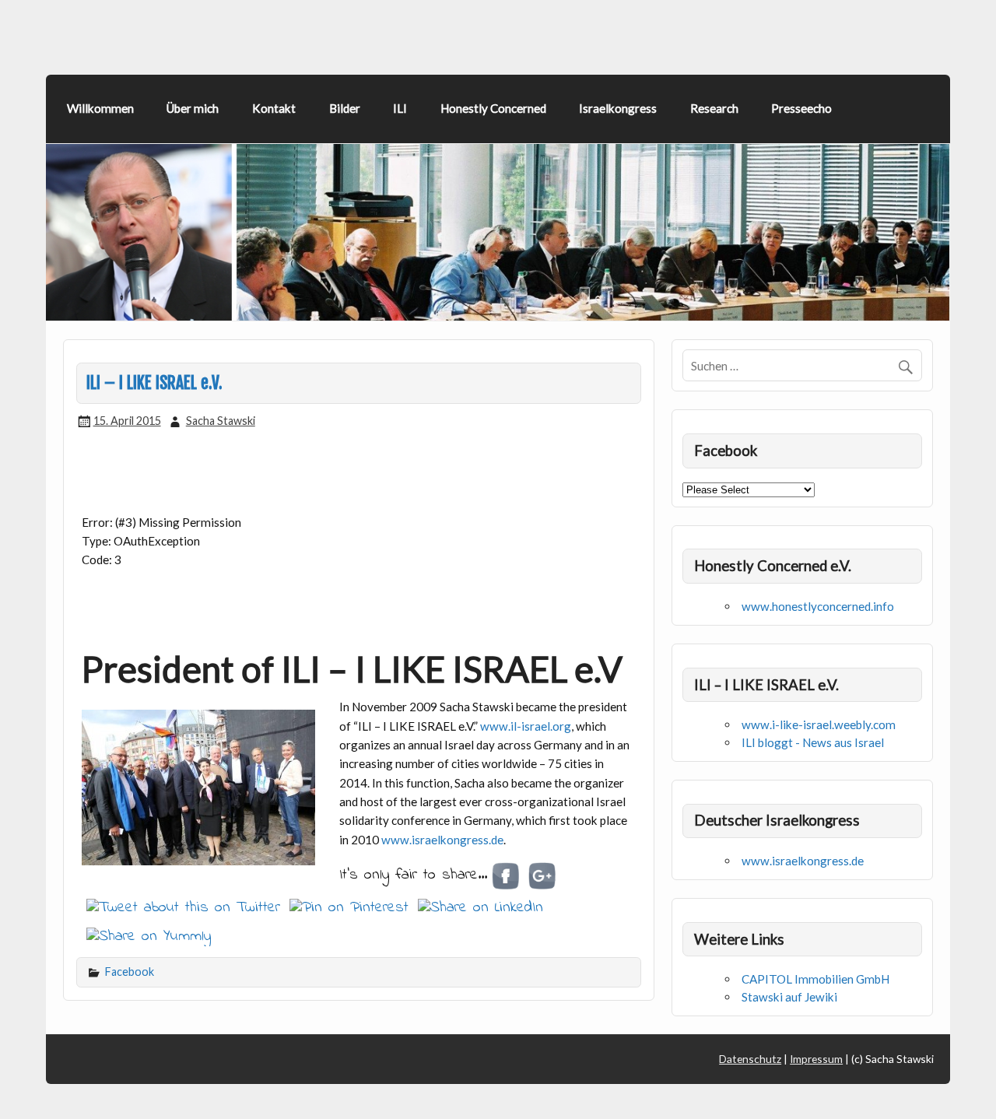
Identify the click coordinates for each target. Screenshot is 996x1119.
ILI (400, 108)
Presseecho (801, 108)
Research (714, 108)
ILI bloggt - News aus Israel (813, 742)
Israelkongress (618, 108)
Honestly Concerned (493, 108)
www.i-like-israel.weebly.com (819, 724)
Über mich (193, 108)
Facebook (129, 971)
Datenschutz (750, 1058)
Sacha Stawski (220, 420)
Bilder (344, 108)
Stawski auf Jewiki (789, 997)
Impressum (816, 1058)
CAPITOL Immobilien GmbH (815, 979)
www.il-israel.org (525, 726)
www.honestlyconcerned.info (818, 606)
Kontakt (274, 108)
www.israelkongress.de (442, 840)
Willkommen (100, 108)
